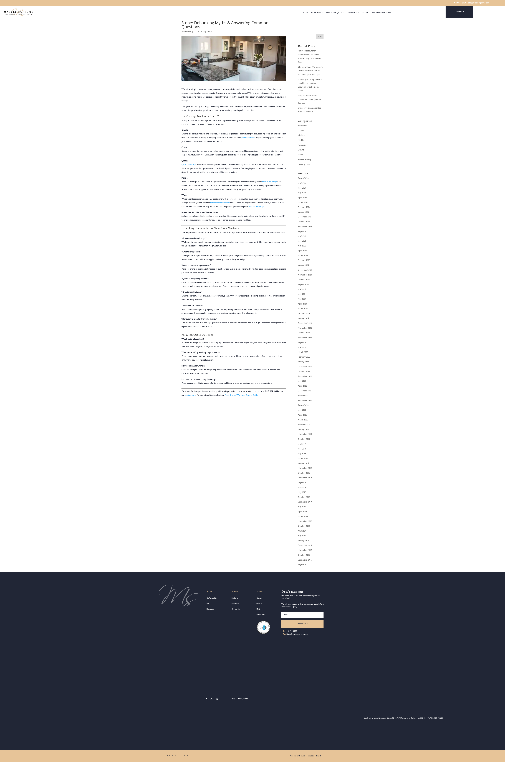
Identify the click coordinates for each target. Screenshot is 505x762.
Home (305, 13)
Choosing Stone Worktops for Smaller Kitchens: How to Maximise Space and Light (311, 71)
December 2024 (305, 270)
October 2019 (304, 439)
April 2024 (302, 304)
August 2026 (303, 178)
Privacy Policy (242, 699)
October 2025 (304, 222)
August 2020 (303, 405)
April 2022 (302, 386)
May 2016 (302, 536)
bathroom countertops (220, 203)
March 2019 (303, 459)
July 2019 (302, 444)
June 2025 (302, 241)
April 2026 (302, 198)
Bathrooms (302, 126)
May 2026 (302, 193)
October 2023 (304, 333)
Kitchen (301, 135)
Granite (301, 131)
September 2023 (305, 338)
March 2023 (303, 352)
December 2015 (305, 546)
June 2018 (302, 488)
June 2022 (302, 381)
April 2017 (302, 512)
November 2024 (305, 275)
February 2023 (304, 357)
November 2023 (305, 328)
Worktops (316, 13)
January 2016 (303, 541)
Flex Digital (310, 756)
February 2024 (304, 314)
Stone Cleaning (304, 160)
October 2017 (304, 497)
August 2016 (303, 531)
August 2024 (303, 285)
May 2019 (302, 454)
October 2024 (304, 280)
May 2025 (302, 246)
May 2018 (302, 492)
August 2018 (303, 483)
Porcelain (302, 145)
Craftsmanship (211, 598)
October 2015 (304, 555)
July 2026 (302, 183)
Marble (301, 140)
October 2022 (304, 372)
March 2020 (303, 420)
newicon (187, 31)
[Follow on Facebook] (206, 699)
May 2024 (302, 299)
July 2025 (302, 236)
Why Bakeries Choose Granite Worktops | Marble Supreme (309, 100)
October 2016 (304, 526)
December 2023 (305, 323)
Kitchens (234, 598)
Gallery (365, 13)
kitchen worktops (256, 207)
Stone (209, 31)
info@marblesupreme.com (478, 3)
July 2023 (302, 348)
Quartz (301, 150)
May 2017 (302, 507)
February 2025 (304, 260)
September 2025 (305, 227)
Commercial (235, 609)
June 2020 (302, 410)
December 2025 (305, 217)
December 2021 (305, 391)
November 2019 (305, 434)
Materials (352, 13)
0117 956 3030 (460, 3)
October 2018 (304, 473)
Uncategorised (304, 164)
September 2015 (305, 560)
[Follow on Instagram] (217, 699)
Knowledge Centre (381, 13)
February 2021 (304, 396)
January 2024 (303, 319)
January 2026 (303, 212)
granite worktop (248, 138)
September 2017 (305, 502)
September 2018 (305, 478)
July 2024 (302, 289)
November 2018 (305, 468)
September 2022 (305, 377)
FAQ (233, 699)
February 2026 (304, 207)
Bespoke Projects (334, 13)
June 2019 (302, 449)
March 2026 (303, 203)
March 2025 (303, 256)
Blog (207, 604)
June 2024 (302, 294)
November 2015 (305, 550)
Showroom (210, 609)
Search (319, 36)
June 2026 (302, 188)
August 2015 (303, 565)
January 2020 (303, 430)
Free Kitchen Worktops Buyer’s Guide (241, 395)
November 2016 (305, 522)
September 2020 (305, 401)
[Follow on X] (211, 699)
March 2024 (303, 309)
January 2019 (303, 463)
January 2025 (303, 265)
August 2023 (303, 343)
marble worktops (269, 182)
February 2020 (304, 425)
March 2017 (303, 517)
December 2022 (305, 367)
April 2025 (302, 251)
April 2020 (302, 415)
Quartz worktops (188, 165)
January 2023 (303, 362)
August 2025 (303, 232)
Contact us (459, 12)
